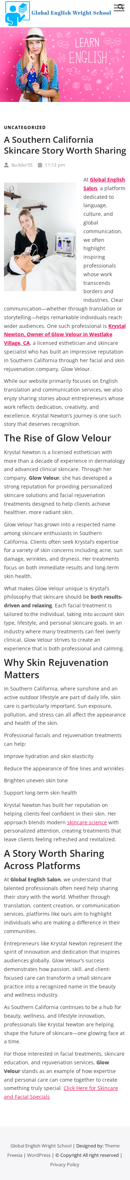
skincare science (87, 822)
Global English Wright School (41, 1145)
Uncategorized (25, 127)
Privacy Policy (64, 1164)
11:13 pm (54, 165)
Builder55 (21, 165)
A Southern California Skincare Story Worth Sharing (65, 144)
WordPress (39, 1155)
